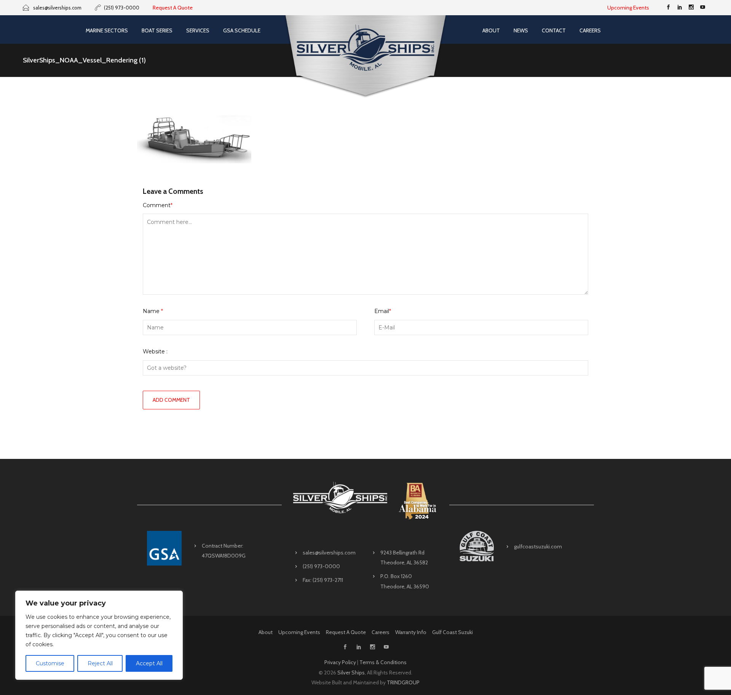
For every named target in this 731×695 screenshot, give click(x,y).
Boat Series (157, 30)
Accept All (149, 663)
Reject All (100, 663)
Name (153, 311)
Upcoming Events (628, 7)
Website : (155, 351)
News (521, 30)
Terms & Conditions (383, 662)
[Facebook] (668, 7)
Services (197, 30)
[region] (99, 635)
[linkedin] (679, 7)
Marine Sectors (107, 30)
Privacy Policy (340, 662)
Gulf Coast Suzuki (452, 632)
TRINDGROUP (403, 682)
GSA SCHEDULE (241, 30)
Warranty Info (410, 632)
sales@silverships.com (329, 552)
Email (382, 311)
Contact (554, 30)
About (491, 30)
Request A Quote (173, 7)
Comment (157, 205)
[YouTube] (702, 7)
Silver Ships (351, 672)
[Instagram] (691, 7)
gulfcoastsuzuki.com (538, 546)
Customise (50, 663)
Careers (590, 30)
